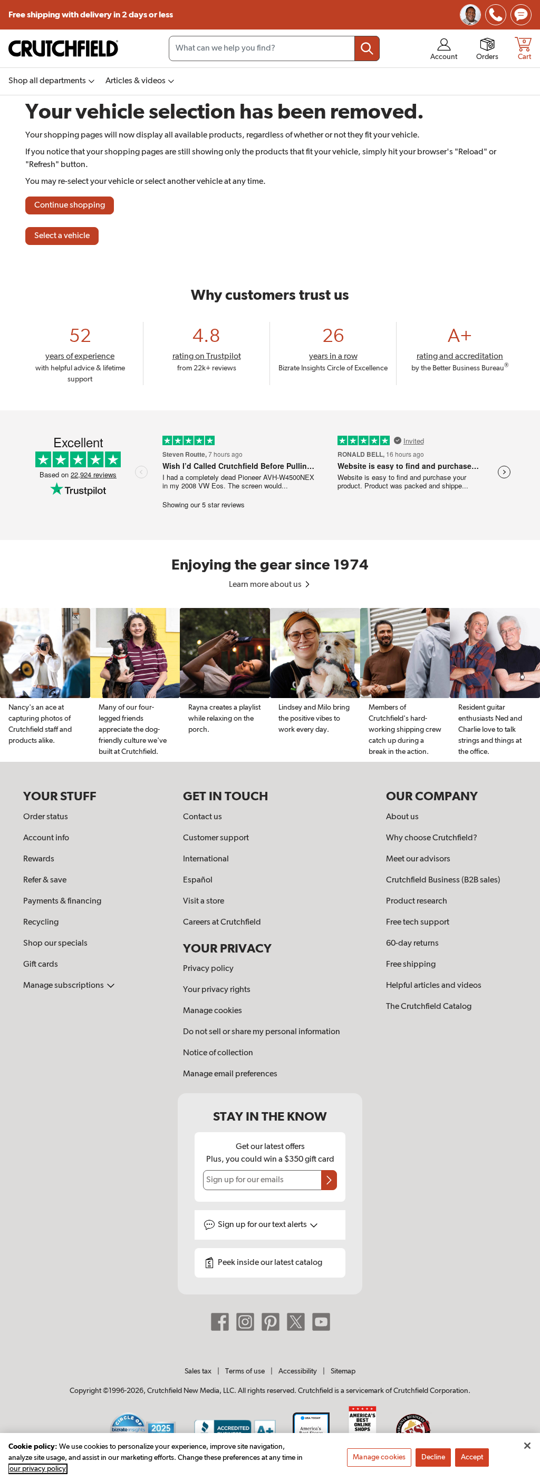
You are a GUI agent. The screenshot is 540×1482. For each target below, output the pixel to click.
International (206, 859)
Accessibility (297, 1371)
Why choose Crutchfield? (431, 838)
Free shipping (90, 15)
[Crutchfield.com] (63, 48)
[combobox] (274, 48)
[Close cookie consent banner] (527, 1445)
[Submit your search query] (367, 48)
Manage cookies (212, 1011)
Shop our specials (55, 943)
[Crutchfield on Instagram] (245, 1322)
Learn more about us (266, 585)
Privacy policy (208, 969)
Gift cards (40, 964)
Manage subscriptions (64, 986)
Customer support (216, 838)
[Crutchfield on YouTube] (321, 1322)
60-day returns (412, 943)
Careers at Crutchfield (222, 922)
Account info (46, 838)
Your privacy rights (216, 990)
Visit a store (203, 901)
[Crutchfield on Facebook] (219, 1322)
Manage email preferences (230, 1074)
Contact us (202, 817)
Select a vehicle (62, 236)
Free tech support (417, 922)
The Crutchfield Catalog (428, 1007)
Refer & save (44, 880)
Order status (45, 817)
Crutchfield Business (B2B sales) (443, 880)
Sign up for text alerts (263, 1225)
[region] (270, 685)
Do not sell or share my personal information (261, 1032)
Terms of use (245, 1371)
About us (402, 817)
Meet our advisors (418, 859)
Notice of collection (218, 1053)
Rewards (38, 859)
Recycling (41, 922)
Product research (416, 901)
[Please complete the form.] (329, 1180)
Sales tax (198, 1371)
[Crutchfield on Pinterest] (270, 1322)
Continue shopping (69, 205)
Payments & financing (62, 901)
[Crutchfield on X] (295, 1322)
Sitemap (343, 1371)
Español (198, 880)
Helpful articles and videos (433, 986)
